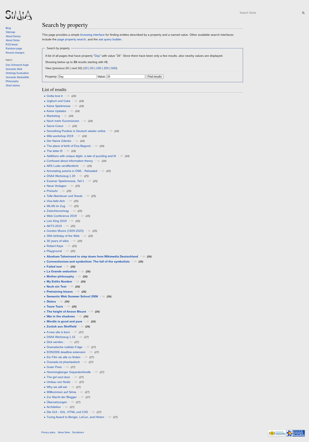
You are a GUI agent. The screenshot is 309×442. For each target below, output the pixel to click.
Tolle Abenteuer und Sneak (64, 196)
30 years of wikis (58, 241)
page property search (71, 39)
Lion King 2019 (57, 221)
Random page (14, 48)
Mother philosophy (60, 276)
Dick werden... (56, 342)
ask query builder (110, 39)
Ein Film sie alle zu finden (64, 357)
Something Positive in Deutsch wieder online (76, 131)
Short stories (13, 85)
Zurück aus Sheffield (62, 326)
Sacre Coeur (55, 126)
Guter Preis (54, 367)
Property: (51, 76)
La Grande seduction (62, 271)
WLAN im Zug (56, 206)
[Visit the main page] (18, 17)
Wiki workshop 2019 (60, 136)
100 (98, 68)
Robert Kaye (55, 246)
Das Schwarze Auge (17, 64)
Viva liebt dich (56, 201)
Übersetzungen (57, 402)
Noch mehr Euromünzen (63, 121)
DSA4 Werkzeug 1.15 (61, 337)
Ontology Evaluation (17, 73)
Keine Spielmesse (58, 106)
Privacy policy (48, 432)
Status (51, 301)
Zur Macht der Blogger (62, 397)
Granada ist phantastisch (63, 362)
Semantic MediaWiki (17, 77)
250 (106, 68)
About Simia (13, 40)
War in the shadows (61, 316)
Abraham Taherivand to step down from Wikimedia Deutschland (92, 256)
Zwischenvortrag (58, 210)
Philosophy (12, 81)
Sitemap (10, 32)
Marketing (53, 115)
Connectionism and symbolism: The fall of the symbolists (88, 261)
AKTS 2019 (54, 226)
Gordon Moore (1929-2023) (65, 230)
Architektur (54, 407)
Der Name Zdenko (59, 140)
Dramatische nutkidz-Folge (64, 347)
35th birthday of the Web (63, 235)
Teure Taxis (55, 306)
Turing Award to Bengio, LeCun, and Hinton (75, 417)
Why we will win (57, 387)
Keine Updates (56, 111)
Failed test (54, 266)
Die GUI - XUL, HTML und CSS (67, 412)
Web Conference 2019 (62, 216)
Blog (8, 28)
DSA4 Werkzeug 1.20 (61, 176)
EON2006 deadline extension (66, 352)
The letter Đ (54, 151)
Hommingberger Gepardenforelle (69, 372)
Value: (102, 76)
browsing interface (92, 34)
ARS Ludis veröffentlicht (62, 166)
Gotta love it (55, 96)
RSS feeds (12, 44)
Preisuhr (52, 191)
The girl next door (58, 377)
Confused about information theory (70, 160)
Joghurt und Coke (58, 101)
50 (92, 68)
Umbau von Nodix (58, 382)
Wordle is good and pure (64, 321)
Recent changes (15, 52)
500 (113, 68)
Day (97, 55)
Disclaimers (78, 432)
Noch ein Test (56, 286)
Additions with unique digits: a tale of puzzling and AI (81, 156)
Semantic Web (14, 69)
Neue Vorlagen (56, 185)
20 (86, 68)
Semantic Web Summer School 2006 (72, 296)
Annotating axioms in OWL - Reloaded (72, 171)
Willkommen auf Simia (61, 392)
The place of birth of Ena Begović (69, 146)
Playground (54, 251)
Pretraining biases (60, 291)
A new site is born (58, 332)
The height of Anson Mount (66, 311)
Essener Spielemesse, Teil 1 (65, 181)
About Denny (13, 36)
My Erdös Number (59, 281)
